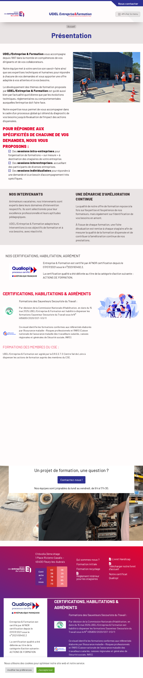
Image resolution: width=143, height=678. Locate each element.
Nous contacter (128, 3)
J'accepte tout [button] (45, 670)
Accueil (71, 26)
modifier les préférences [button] (19, 670)
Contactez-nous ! (71, 479)
